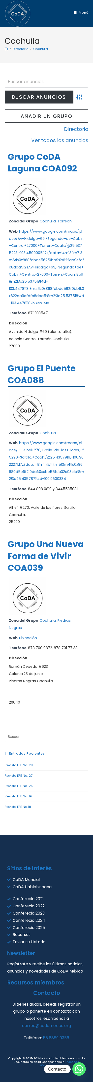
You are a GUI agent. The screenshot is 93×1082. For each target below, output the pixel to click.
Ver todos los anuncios (59, 140)
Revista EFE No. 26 (19, 785)
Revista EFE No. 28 (19, 765)
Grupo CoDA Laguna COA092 (42, 163)
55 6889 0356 (56, 1038)
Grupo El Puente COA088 (42, 374)
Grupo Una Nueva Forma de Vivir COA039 (46, 556)
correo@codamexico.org (46, 1026)
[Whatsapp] (79, 1069)
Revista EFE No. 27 (18, 775)
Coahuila (40, 49)
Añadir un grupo (46, 116)
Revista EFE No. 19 (18, 796)
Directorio (76, 129)
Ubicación (28, 637)
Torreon (65, 221)
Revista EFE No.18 (18, 806)
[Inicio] (6, 49)
